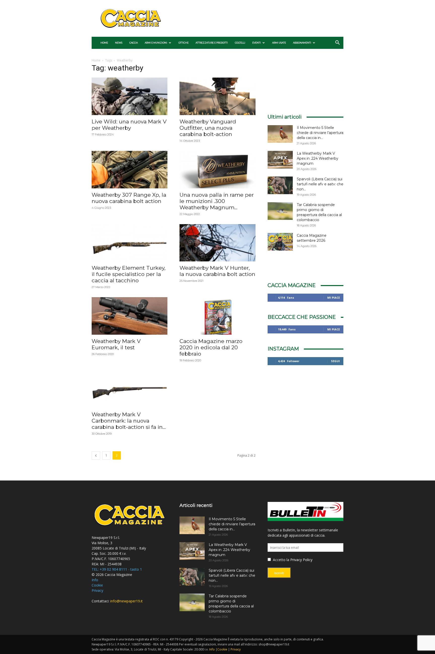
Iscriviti (279, 573)
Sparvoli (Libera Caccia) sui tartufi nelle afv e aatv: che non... (320, 184)
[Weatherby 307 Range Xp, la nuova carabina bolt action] (129, 169)
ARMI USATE (279, 42)
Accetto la (280, 559)
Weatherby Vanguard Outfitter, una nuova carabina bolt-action (207, 127)
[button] (337, 43)
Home (104, 42)
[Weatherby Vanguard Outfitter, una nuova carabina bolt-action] (217, 96)
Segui (335, 361)
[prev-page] (96, 455)
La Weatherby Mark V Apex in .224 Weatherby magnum (317, 158)
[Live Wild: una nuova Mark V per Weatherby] (129, 96)
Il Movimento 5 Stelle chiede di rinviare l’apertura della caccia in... (320, 132)
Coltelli (240, 42)
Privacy (97, 590)
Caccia (133, 42)
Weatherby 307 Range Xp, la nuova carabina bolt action (129, 198)
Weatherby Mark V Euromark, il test (116, 344)
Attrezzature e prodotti (212, 42)
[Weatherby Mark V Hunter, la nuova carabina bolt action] (217, 243)
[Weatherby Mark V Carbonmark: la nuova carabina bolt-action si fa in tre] (129, 389)
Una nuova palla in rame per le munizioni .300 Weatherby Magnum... (216, 201)
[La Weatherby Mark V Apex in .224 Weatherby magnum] (280, 159)
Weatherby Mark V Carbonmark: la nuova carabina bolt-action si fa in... (129, 420)
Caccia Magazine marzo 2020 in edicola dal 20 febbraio (210, 347)
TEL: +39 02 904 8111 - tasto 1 (117, 569)
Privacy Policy (301, 559)
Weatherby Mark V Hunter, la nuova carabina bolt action (217, 271)
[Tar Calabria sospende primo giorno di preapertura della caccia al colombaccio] (280, 211)
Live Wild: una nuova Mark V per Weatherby (129, 124)
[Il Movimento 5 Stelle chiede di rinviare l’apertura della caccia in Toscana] (280, 134)
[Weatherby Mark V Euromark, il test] (129, 316)
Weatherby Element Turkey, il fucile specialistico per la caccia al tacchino (128, 274)
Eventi (256, 42)
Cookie (97, 585)
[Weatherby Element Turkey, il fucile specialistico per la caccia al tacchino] (129, 243)
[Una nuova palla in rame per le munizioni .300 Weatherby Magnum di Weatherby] (217, 169)
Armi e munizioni (156, 42)
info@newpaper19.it (126, 601)
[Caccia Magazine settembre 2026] (280, 242)
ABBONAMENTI (302, 42)
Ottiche (183, 42)
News (118, 42)
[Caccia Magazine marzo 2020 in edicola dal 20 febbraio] (217, 316)
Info (95, 579)
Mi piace (333, 297)
